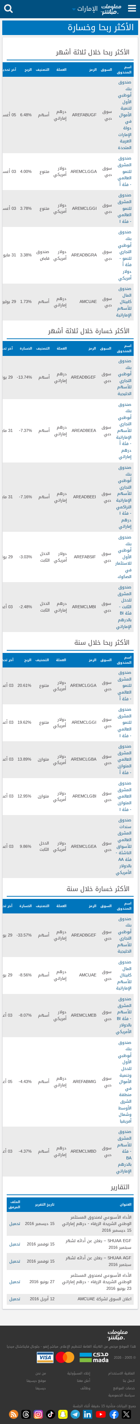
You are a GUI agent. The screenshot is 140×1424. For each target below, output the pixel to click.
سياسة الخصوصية (121, 1395)
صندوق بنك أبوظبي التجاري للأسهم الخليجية (124, 377)
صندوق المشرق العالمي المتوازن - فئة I (124, 796)
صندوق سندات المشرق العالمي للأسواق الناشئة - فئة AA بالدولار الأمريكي (123, 846)
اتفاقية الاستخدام (121, 1373)
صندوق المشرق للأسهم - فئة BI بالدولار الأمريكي (123, 1015)
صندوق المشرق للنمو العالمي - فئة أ (124, 171)
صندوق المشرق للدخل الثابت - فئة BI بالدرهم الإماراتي (123, 607)
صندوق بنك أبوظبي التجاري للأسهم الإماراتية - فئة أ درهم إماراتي (123, 431)
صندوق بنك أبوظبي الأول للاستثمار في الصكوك (123, 557)
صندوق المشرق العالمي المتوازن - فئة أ (124, 759)
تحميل (14, 1224)
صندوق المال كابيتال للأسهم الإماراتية (123, 302)
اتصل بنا (129, 1381)
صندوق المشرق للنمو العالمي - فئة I (124, 208)
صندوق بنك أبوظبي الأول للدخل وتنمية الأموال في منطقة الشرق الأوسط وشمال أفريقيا (124, 1082)
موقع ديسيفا (36, 1381)
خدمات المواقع (124, 1388)
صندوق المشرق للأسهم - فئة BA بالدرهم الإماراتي (123, 1151)
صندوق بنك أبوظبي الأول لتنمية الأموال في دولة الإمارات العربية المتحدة (124, 115)
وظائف (85, 1388)
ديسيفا (40, 1388)
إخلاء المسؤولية (78, 1373)
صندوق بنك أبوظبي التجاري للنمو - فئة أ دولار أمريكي (124, 255)
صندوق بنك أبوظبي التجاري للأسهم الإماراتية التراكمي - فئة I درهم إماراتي (123, 497)
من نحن (40, 1373)
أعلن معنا (83, 1381)
